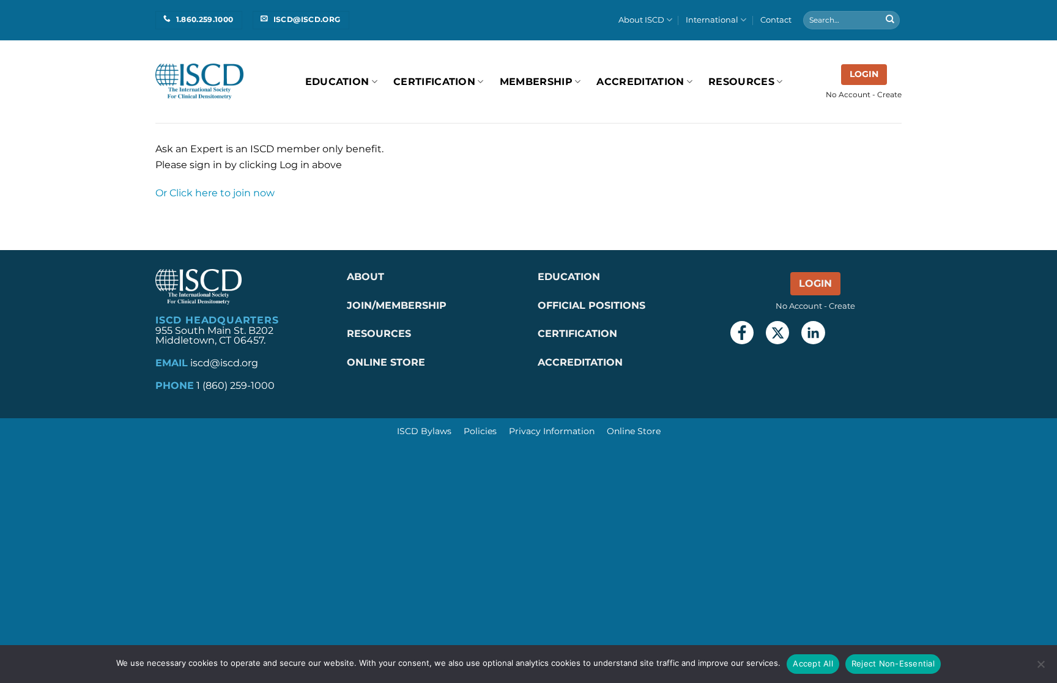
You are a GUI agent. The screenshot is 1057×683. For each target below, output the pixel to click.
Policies (480, 431)
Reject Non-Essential (893, 663)
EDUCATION (569, 276)
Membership (536, 81)
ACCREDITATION (580, 362)
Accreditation (640, 81)
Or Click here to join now (215, 193)
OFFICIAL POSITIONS (591, 305)
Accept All (813, 663)
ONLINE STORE (387, 362)
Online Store (634, 431)
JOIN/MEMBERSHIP (397, 305)
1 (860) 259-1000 (235, 385)
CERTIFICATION (577, 333)
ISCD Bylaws (424, 431)
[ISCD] (199, 82)
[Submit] (890, 20)
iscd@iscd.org (224, 363)
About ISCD (641, 19)
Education (337, 81)
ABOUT (365, 276)
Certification (434, 81)
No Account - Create (864, 94)
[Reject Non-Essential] (1040, 667)
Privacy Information (552, 431)
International (712, 19)
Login (864, 74)
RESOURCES (741, 81)
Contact (776, 19)
